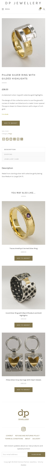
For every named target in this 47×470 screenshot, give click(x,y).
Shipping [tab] (8, 154)
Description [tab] (10, 149)
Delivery (36, 439)
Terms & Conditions (14, 439)
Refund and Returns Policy (27, 436)
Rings (10, 133)
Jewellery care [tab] (11, 159)
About (27, 439)
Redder (23, 465)
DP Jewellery (23, 3)
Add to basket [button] (23, 258)
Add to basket (10, 123)
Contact (9, 436)
